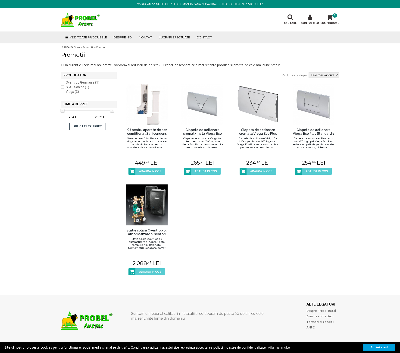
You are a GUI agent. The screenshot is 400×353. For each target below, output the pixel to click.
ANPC (310, 327)
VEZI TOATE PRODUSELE (88, 37)
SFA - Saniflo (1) (77, 87)
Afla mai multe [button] (279, 347)
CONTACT (204, 37)
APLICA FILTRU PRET (87, 126)
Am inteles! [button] (379, 347)
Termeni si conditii (320, 322)
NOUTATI (145, 37)
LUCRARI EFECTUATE (174, 37)
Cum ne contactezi (320, 316)
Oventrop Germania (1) (82, 82)
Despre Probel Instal (321, 311)
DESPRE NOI (122, 37)
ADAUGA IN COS (150, 171)
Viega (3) (72, 92)
